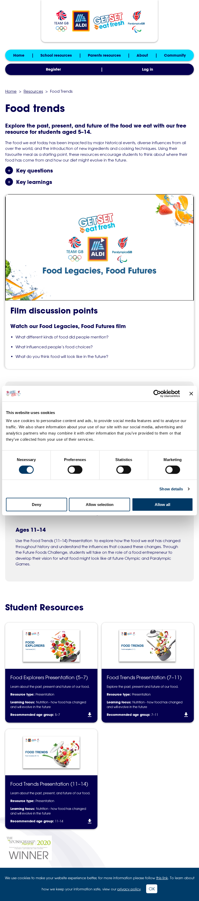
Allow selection (99, 504)
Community (175, 55)
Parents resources (104, 55)
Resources (33, 91)
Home (18, 55)
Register (53, 69)
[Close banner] (191, 393)
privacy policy (128, 889)
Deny (36, 504)
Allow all (162, 504)
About (142, 55)
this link (162, 878)
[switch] (75, 469)
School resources (56, 55)
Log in (147, 69)
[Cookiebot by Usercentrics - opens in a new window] (157, 393)
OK (152, 888)
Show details (171, 488)
